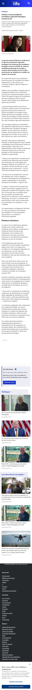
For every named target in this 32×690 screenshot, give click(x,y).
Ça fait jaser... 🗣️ (10, 369)
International (5, 605)
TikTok (4, 588)
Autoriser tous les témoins (16, 686)
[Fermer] (30, 664)
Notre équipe (6, 576)
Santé (4, 611)
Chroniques (5, 580)
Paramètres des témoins (9, 591)
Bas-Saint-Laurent (7, 629)
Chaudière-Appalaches (8, 633)
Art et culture (6, 598)
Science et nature (7, 613)
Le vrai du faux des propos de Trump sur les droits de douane (15, 439)
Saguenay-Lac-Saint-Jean (10, 659)
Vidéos (4, 582)
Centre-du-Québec (7, 631)
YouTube (4, 586)
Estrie (3, 635)
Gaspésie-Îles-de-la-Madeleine (11, 657)
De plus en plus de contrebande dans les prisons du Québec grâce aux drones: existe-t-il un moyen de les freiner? (15, 550)
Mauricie (4, 642)
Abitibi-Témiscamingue (8, 627)
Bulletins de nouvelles (8, 578)
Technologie (5, 619)
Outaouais (5, 652)
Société (4, 615)
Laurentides (5, 648)
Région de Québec (7, 655)
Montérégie (5, 650)
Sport (3, 617)
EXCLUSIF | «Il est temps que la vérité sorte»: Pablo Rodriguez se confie (14, 465)
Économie (5, 600)
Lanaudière (5, 640)
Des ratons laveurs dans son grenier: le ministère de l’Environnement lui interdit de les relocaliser (16, 497)
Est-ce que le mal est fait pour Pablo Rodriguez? (14, 413)
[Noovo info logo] (16, 3)
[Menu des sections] (3, 3)
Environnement (6, 602)
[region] (16, 676)
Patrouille (4, 609)
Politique (5, 11)
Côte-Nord (5, 646)
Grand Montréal (6, 638)
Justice (4, 607)
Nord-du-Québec (7, 644)
